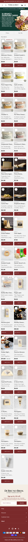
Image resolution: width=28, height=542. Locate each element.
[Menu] (2, 5)
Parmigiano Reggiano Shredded (7, 441)
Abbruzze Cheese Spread (6, 55)
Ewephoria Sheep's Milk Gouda (19, 204)
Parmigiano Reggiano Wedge (19, 412)
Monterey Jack (5, 322)
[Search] (5, 5)
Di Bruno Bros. (21, 537)
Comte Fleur (4, 203)
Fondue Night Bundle (5, 352)
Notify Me (17, 273)
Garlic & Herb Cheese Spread (18, 85)
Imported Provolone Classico (7, 382)
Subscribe (22, 503)
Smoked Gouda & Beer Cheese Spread (19, 55)
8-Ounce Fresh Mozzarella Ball (18, 382)
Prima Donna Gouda (18, 174)
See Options (17, 332)
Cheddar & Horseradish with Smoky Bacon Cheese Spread (6, 114)
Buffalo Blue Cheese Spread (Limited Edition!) (7, 293)
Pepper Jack (17, 293)
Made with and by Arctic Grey (14, 540)
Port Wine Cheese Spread (19, 114)
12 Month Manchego (4, 412)
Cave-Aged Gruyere (17, 233)
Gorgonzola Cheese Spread (7, 144)
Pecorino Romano (19, 352)
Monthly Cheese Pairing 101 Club (19, 322)
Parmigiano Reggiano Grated (19, 441)
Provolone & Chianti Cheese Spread (20, 144)
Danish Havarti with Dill (20, 263)
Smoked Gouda (5, 263)
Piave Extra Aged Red (6, 174)
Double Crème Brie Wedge (6, 471)
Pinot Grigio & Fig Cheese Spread (6, 85)
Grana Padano (5, 233)
